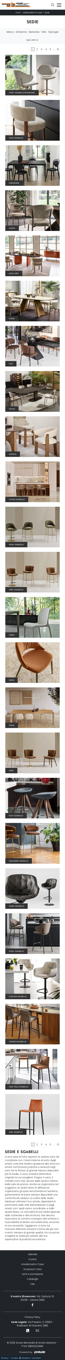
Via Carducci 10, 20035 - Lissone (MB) (32, 1298)
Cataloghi (32, 1279)
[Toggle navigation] (59, 5)
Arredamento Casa (32, 12)
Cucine (32, 1259)
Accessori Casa (32, 1269)
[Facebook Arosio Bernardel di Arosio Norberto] (32, 1305)
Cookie (14, 1358)
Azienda (32, 1254)
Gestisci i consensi (31, 1358)
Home (18, 12)
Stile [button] (43, 32)
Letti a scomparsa (32, 1274)
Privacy (4, 1358)
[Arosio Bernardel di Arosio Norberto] (16, 5)
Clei (32, 1284)
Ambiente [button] (21, 32)
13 (58, 49)
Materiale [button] (34, 32)
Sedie (47, 12)
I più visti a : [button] (32, 40)
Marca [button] (10, 32)
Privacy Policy (32, 1317)
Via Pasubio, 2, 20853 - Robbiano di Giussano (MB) (32, 1323)
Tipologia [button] (53, 32)
